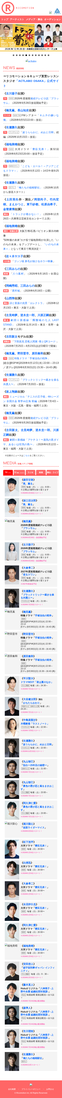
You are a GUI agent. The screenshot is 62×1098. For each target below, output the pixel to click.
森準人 (27, 1008)
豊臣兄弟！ (41, 845)
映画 (41, 472)
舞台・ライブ (53, 472)
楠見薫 (10, 110)
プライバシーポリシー (31, 1089)
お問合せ (50, 1089)
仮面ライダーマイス (34, 827)
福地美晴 (11, 144)
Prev (4, 37)
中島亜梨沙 (29, 720)
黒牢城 (16, 290)
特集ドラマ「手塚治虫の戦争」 (32, 358)
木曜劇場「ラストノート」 (35, 723)
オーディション (52, 19)
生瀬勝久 (11, 127)
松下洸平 (28, 842)
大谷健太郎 (29, 699)
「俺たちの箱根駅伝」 (29, 187)
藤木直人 (28, 984)
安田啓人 (28, 964)
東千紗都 (32, 204)
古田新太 (11, 336)
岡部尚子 (40, 199)
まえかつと (16, 204)
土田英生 (12, 199)
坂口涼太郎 (29, 500)
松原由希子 (48, 204)
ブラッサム (29, 528)
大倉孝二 (28, 567)
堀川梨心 (28, 824)
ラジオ (30, 472)
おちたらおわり (31, 703)
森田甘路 (28, 479)
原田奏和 (37, 353)
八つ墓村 (18, 273)
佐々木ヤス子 (14, 256)
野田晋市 (23, 353)
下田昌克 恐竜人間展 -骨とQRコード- (35, 341)
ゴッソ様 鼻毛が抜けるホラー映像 (33, 261)
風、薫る (28, 483)
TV (8, 472)
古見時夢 (11, 315)
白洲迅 (27, 862)
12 (48, 55)
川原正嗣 (43, 315)
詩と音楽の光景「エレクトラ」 (27, 303)
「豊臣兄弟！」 (39, 149)
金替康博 (9, 209)
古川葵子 (11, 93)
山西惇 (10, 298)
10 (42, 55)
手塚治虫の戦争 (43, 615)
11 (45, 55)
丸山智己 (28, 761)
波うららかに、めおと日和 (38, 132)
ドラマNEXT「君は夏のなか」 (37, 682)
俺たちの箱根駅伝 (32, 1058)
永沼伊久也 (29, 904)
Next (57, 37)
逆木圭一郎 (27, 315)
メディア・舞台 (34, 19)
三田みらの (13, 268)
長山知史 (23, 110)
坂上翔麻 (11, 391)
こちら (26, 455)
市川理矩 (28, 1031)
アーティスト (17, 19)
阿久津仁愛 (29, 803)
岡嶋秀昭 (11, 285)
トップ (4, 19)
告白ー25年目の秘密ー (35, 765)
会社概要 (12, 1089)
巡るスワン (29, 574)
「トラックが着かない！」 (26, 214)
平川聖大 (28, 678)
